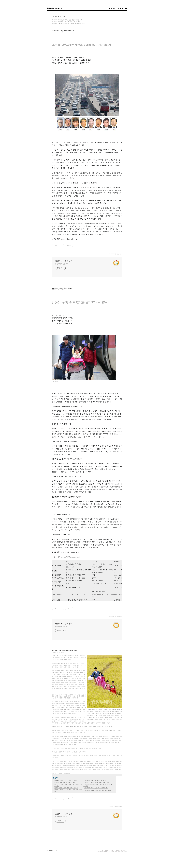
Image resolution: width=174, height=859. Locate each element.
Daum (114, 851)
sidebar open (126, 8)
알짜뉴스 (63, 289)
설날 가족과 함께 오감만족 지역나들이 (68, 21)
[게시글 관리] (62, 245)
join (56, 850)
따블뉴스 (63, 31)
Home (109, 8)
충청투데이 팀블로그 (61, 264)
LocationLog (116, 8)
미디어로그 (107, 850)
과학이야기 (99, 851)
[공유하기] (59, 245)
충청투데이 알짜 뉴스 (54, 8)
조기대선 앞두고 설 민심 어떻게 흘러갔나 (69, 20)
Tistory (125, 851)
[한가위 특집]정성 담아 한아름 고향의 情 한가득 (71, 23)
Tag (111, 8)
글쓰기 (125, 850)
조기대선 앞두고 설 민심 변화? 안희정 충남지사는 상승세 (81, 44)
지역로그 (113, 850)
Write (122, 8)
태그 (103, 850)
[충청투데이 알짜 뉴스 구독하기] (61, 8)
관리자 (121, 850)
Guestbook (118, 8)
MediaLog (113, 8)
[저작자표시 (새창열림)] (74, 245)
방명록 (117, 850)
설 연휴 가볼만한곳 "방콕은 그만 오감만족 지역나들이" (80, 302)
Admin (120, 8)
